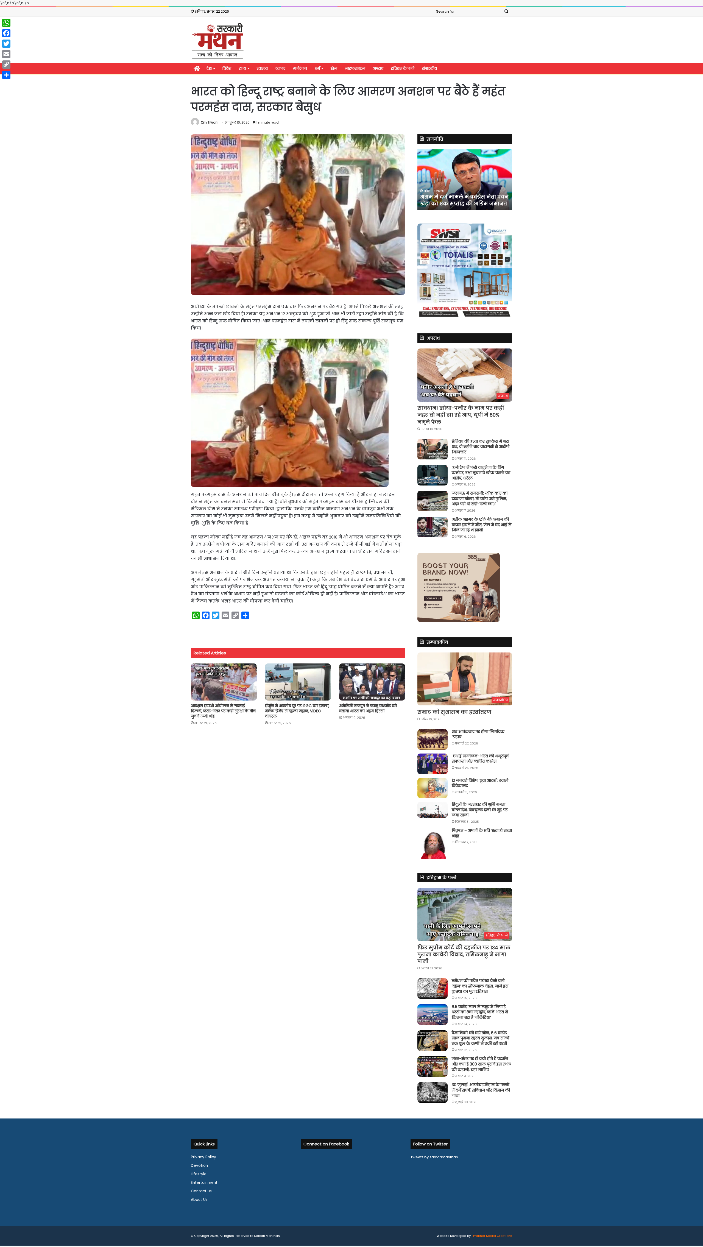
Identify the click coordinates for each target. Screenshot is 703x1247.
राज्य (242, 68)
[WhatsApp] (6, 23)
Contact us (201, 1191)
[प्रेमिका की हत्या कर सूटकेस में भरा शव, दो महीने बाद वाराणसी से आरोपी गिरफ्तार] (432, 449)
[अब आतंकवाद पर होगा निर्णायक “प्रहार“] (432, 739)
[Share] (6, 75)
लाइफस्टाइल (355, 68)
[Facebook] (6, 33)
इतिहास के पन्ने (402, 68)
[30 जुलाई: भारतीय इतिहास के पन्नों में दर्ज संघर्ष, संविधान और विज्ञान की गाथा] (432, 1092)
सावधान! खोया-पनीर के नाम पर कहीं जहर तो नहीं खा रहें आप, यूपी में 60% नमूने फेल (460, 414)
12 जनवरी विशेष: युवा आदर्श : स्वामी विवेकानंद (480, 783)
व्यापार (280, 68)
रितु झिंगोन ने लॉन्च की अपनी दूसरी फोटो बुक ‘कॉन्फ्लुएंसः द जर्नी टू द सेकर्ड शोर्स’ (460, 196)
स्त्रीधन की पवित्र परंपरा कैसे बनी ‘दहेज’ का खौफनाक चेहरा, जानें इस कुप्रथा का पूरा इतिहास (480, 986)
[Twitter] (6, 43)
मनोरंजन (300, 68)
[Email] (6, 54)
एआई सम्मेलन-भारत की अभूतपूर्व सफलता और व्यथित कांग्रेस (480, 758)
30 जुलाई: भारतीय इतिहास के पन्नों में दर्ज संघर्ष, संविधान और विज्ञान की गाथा (481, 1090)
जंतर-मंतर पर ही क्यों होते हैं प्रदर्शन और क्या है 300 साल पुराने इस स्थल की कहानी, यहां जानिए (481, 1064)
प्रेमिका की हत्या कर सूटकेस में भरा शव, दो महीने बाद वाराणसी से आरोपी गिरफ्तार (480, 447)
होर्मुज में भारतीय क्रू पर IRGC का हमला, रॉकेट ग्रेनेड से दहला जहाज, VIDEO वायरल (297, 711)
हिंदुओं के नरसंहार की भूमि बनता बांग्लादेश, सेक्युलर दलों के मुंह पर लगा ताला (479, 810)
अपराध (378, 68)
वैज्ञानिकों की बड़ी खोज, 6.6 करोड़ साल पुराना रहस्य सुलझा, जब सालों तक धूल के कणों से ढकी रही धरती (480, 1038)
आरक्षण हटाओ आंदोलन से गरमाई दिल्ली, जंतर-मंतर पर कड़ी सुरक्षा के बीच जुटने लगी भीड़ (223, 711)
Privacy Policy (203, 1157)
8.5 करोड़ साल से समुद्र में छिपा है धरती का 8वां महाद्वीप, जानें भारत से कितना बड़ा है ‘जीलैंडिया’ (480, 1012)
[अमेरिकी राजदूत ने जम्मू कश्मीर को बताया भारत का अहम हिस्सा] (372, 682)
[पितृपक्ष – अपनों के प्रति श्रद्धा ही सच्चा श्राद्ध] (432, 843)
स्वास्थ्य (262, 68)
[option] (464, 179)
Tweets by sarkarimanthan (434, 1157)
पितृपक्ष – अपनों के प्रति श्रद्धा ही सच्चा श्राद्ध (482, 833)
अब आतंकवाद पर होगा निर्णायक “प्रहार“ (478, 734)
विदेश (226, 68)
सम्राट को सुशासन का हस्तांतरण (454, 711)
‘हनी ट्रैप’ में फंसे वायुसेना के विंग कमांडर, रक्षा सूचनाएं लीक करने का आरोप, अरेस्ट (481, 473)
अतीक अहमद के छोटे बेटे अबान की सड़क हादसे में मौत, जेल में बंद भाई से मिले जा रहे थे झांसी (481, 525)
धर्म (317, 68)
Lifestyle (199, 1174)
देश (209, 68)
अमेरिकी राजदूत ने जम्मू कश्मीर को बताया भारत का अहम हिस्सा (368, 708)
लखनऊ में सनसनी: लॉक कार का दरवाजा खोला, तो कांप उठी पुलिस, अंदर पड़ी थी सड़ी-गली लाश (479, 498)
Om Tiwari (209, 122)
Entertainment (204, 1182)
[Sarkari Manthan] (217, 40)
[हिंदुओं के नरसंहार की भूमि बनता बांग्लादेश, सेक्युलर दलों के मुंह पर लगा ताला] (432, 810)
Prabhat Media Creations (492, 1236)
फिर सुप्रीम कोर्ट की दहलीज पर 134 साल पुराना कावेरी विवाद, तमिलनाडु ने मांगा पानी (463, 954)
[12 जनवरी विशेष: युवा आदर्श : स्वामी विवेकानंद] (432, 788)
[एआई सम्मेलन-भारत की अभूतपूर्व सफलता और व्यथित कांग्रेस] (432, 764)
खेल (334, 68)
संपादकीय (429, 68)
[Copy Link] (6, 64)
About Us (199, 1199)
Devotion (199, 1165)
